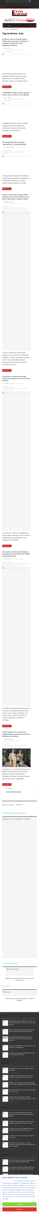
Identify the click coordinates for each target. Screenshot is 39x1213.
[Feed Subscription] (34, 33)
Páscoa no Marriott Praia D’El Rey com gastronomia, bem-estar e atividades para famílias (21, 1114)
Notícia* (21, 383)
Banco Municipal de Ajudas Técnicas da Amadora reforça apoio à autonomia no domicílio (21, 1038)
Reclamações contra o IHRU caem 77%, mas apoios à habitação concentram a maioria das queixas (22, 1022)
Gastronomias (10, 99)
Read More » (7, 86)
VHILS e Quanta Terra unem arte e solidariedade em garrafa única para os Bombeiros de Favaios (16, 734)
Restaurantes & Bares (19, 99)
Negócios (14, 203)
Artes (5, 49)
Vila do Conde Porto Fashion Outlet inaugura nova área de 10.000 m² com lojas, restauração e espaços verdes (15, 197)
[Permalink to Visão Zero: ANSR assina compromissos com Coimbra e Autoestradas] (5, 1047)
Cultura (8, 49)
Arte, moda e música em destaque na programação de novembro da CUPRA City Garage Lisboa (16, 554)
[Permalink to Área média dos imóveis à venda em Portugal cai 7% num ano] (5, 1091)
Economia (6, 203)
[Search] (29, 1)
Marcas (10, 203)
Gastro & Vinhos (12, 740)
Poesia (14, 49)
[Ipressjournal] (19, 12)
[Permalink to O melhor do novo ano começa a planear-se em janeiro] (5, 1137)
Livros (11, 49)
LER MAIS (13, 1199)
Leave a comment (8, 51)
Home (6, 29)
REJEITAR (19, 1209)
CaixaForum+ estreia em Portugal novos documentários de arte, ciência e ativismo (16, 378)
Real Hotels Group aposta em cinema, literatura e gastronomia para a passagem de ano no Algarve (22, 1144)
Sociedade (19, 49)
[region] (19, 1194)
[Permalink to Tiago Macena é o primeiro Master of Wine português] (5, 1070)
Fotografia (22, 147)
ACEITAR (19, 1204)
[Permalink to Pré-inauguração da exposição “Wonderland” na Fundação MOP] (16, 164)
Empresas (17, 558)
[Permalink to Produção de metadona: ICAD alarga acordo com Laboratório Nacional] (5, 1054)
